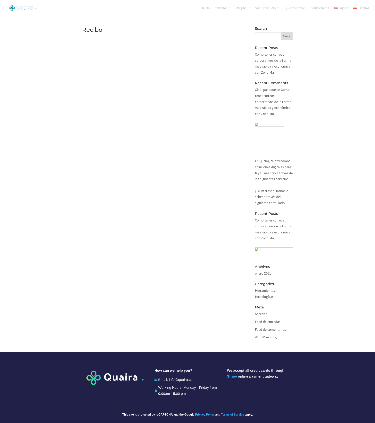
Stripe (232, 376)
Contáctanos (320, 8)
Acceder (261, 314)
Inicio (206, 8)
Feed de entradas (267, 321)
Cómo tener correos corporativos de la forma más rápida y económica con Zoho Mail (273, 101)
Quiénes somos (295, 8)
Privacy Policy (204, 414)
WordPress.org (266, 337)
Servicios (221, 8)
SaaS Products (265, 8)
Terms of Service (232, 414)
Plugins (241, 8)
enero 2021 (263, 273)
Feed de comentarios (270, 329)
